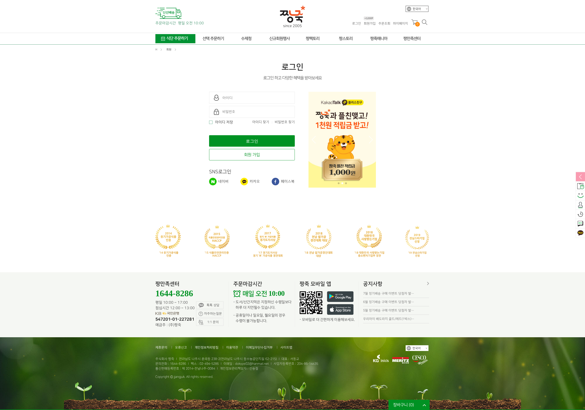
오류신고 (181, 347)
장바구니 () (403, 405)
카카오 (254, 181)
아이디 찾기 (260, 122)
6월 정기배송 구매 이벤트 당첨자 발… (388, 302)
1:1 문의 (580, 224)
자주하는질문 (213, 313)
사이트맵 (286, 347)
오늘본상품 (580, 214)
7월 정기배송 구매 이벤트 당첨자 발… (388, 293)
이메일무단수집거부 (259, 347)
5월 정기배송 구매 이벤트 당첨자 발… (388, 310)
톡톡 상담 (213, 305)
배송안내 (580, 186)
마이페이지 (400, 23)
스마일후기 (580, 196)
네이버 (223, 181)
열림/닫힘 (580, 177)
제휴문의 (161, 347)
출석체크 (580, 205)
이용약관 (232, 347)
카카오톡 (580, 233)
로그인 (356, 23)
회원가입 (370, 23)
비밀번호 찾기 (285, 122)
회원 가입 (252, 155)
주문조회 (384, 23)
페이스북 (287, 181)
